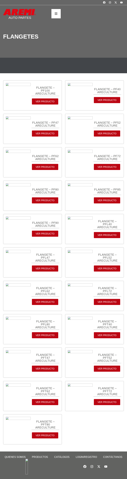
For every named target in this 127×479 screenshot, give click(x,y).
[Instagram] (109, 2)
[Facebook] (104, 2)
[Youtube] (121, 2)
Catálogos (62, 457)
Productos (40, 457)
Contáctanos (112, 457)
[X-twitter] (115, 2)
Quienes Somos (15, 457)
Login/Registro (86, 457)
